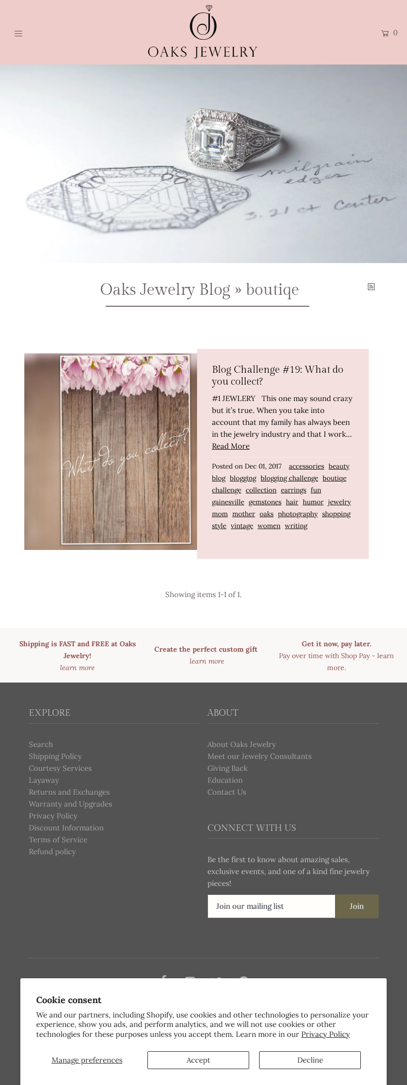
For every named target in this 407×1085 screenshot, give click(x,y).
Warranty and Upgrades (70, 804)
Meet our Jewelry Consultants (259, 756)
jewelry (339, 501)
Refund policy (52, 851)
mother (243, 513)
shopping (336, 513)
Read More (231, 446)
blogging (243, 478)
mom (220, 513)
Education (225, 780)
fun (316, 489)
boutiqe (334, 478)
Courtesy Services (60, 768)
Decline (310, 1060)
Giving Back (227, 768)
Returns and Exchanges (69, 792)
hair (292, 501)
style (219, 525)
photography (298, 513)
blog (218, 478)
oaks (266, 513)
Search (41, 744)
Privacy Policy (325, 1034)
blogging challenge (289, 478)
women (269, 525)
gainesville (228, 501)
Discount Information (66, 827)
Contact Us (226, 792)
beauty (339, 466)
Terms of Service (58, 839)
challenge (226, 489)
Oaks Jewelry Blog (165, 289)
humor (313, 501)
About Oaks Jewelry (241, 744)
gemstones (265, 501)
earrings (293, 489)
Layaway (44, 780)
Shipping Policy (55, 756)
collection (261, 489)
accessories (306, 466)
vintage (242, 525)
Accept (198, 1060)
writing (296, 525)
